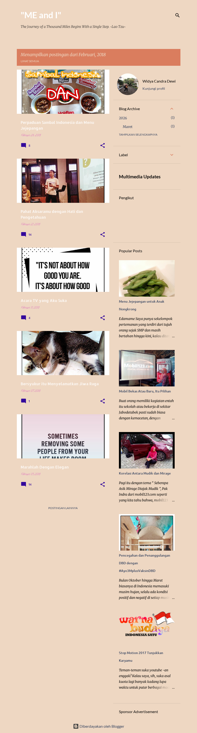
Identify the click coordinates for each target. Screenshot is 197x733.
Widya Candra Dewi (159, 81)
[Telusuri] (177, 15)
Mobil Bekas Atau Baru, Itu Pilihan (145, 391)
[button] (102, 146)
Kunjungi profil (153, 88)
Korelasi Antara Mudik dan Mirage (145, 473)
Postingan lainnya (63, 508)
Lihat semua (30, 61)
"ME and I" (41, 15)
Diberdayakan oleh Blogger (101, 726)
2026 (123, 118)
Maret (127, 127)
